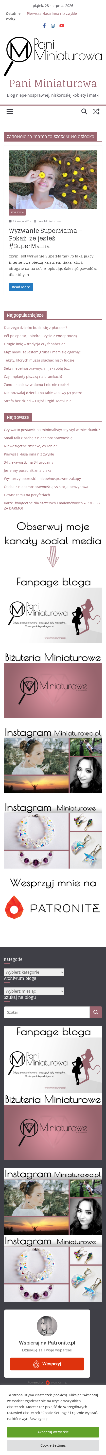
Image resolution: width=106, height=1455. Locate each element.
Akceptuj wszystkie (53, 1432)
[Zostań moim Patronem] (53, 879)
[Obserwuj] (53, 729)
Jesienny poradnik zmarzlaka (27, 470)
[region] (53, 1420)
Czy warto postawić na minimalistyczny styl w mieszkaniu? (52, 429)
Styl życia (17, 212)
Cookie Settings (53, 1445)
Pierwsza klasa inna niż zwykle (52, 13)
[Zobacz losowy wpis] (96, 111)
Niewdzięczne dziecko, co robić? (30, 446)
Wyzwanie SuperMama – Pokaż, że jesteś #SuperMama (46, 238)
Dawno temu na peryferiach (27, 494)
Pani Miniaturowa (53, 83)
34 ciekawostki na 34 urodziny (28, 462)
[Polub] (53, 579)
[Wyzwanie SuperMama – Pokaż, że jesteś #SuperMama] (53, 179)
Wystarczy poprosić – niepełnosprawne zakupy (42, 478)
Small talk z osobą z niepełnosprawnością (38, 438)
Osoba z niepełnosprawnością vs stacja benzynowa (46, 486)
